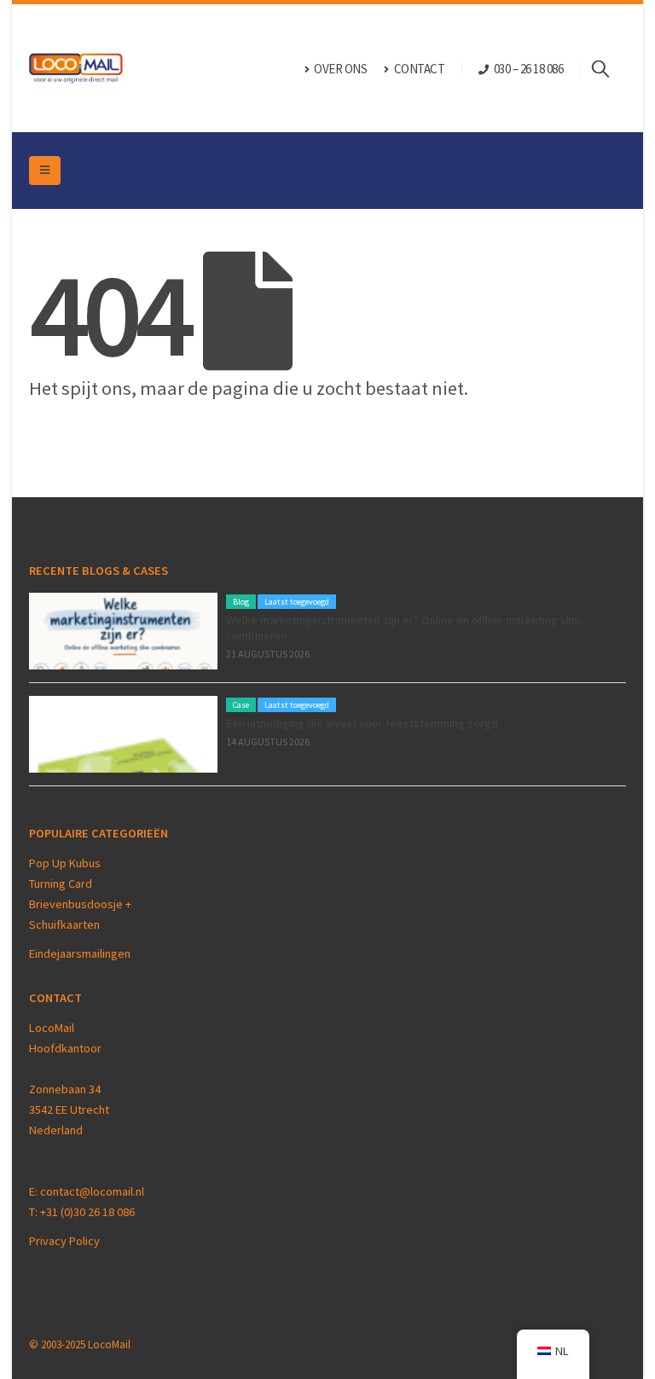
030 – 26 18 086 (529, 69)
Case (241, 704)
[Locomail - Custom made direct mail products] (76, 68)
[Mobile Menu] (45, 170)
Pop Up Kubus (65, 863)
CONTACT (419, 69)
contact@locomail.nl (92, 1191)
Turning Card (60, 883)
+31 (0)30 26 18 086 (87, 1212)
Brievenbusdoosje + (81, 904)
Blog (241, 601)
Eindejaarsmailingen (79, 953)
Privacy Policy (64, 1241)
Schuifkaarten (64, 924)
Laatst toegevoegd (296, 601)
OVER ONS (340, 69)
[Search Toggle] (609, 68)
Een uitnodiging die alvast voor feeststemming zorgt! (362, 723)
